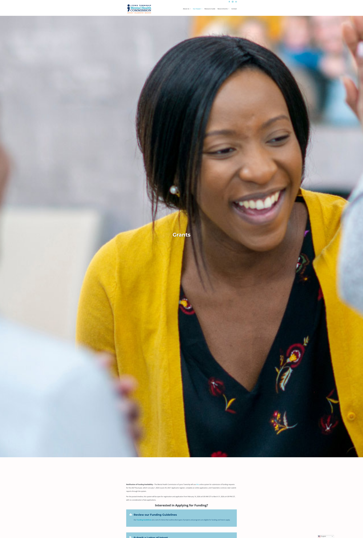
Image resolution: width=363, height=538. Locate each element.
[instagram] (232, 1)
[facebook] (229, 1)
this (197, 484)
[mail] (236, 1)
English (323, 536)
